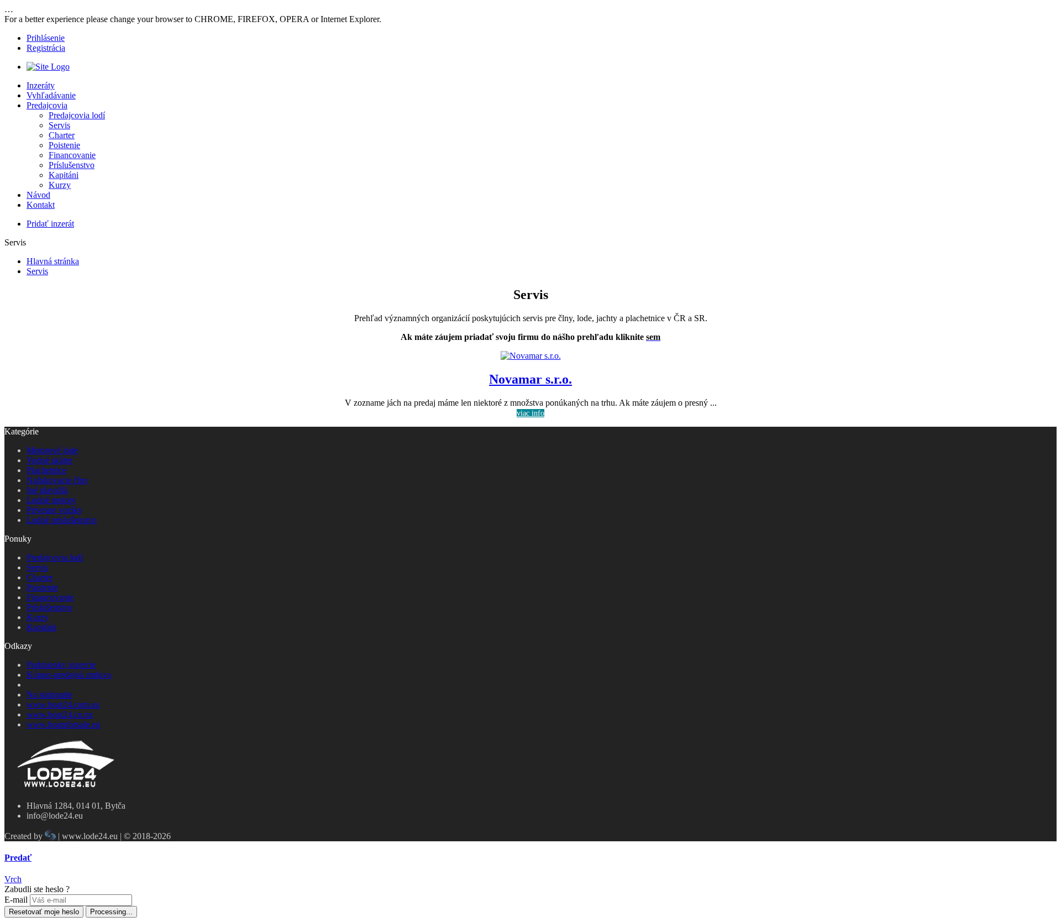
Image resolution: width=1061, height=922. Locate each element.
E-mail (16, 899)
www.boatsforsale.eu (63, 724)
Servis (59, 125)
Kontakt (41, 204)
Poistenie (64, 145)
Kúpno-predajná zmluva (69, 674)
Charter (62, 135)
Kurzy (60, 185)
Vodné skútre (49, 460)
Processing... (111, 912)
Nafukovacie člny (57, 480)
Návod (38, 195)
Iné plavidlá (47, 490)
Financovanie (72, 155)
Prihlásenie (46, 38)
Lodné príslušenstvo (62, 520)
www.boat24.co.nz (60, 714)
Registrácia (46, 48)
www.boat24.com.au (63, 704)
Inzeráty (41, 85)
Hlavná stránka (53, 261)
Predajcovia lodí (77, 115)
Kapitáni (63, 175)
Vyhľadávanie (51, 95)
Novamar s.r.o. (530, 379)
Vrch (13, 879)
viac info (530, 413)
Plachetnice (46, 470)
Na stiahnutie (49, 694)
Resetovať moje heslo (44, 912)
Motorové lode (52, 450)
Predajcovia (47, 105)
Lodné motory (51, 500)
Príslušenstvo (71, 165)
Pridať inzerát (50, 223)
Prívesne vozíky (54, 510)
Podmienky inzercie (61, 664)
